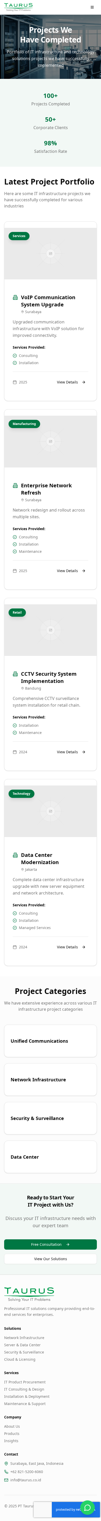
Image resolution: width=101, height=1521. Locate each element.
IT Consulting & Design (24, 1389)
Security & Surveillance (24, 1352)
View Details (67, 382)
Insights (11, 1440)
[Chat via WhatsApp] (87, 1507)
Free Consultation (46, 1244)
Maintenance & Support (25, 1403)
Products (11, 1433)
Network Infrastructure (24, 1337)
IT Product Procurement (25, 1382)
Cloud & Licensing (19, 1359)
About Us (12, 1426)
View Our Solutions (50, 1258)
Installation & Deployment (26, 1396)
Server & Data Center (22, 1344)
